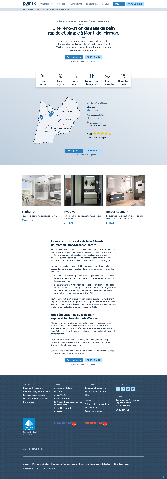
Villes (32, 9)
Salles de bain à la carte (34, 395)
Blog (87, 395)
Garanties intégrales (63, 398)
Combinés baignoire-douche (36, 391)
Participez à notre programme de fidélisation (68, 403)
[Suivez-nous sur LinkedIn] (133, 389)
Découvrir (26, 220)
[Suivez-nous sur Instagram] (123, 389)
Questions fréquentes (95, 388)
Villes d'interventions (64, 408)
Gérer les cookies (121, 464)
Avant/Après (60, 395)
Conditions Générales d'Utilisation (95, 464)
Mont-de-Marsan (42, 9)
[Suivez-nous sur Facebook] (118, 389)
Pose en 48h (91, 407)
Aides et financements (95, 391)
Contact (58, 412)
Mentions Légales (40, 464)
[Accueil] (29, 4)
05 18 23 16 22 (135, 4)
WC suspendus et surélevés (36, 398)
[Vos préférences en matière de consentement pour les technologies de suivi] (163, 477)
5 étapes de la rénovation (97, 404)
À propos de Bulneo (63, 388)
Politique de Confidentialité (64, 464)
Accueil (26, 9)
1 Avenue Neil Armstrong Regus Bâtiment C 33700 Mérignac (127, 403)
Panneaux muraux (93, 411)
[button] (83, 449)
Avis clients (59, 391)
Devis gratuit (73, 57)
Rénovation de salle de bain (60, 9)
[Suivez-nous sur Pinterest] (128, 389)
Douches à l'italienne (33, 388)
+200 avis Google (96, 137)
